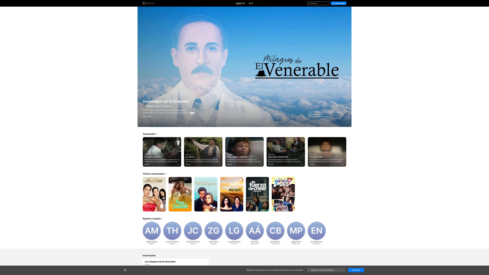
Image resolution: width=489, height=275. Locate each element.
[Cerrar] (125, 270)
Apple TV (240, 3)
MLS (251, 3)
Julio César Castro (315, 114)
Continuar (356, 270)
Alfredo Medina (321, 112)
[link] (155, 173)
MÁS (192, 113)
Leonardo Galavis (323, 116)
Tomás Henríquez (335, 112)
